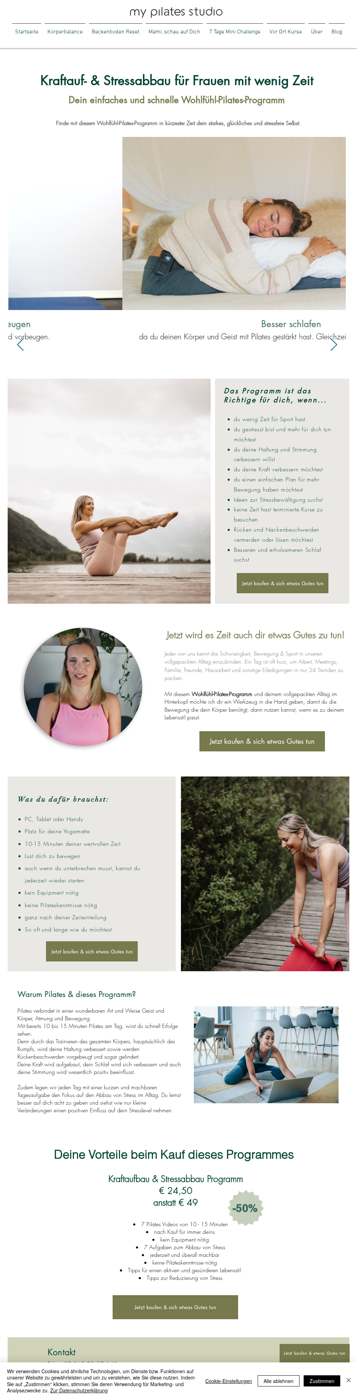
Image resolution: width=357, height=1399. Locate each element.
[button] (316, 28)
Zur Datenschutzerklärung (79, 1390)
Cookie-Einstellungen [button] (228, 1380)
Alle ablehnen (279, 1380)
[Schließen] (348, 1380)
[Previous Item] (20, 345)
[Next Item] (334, 345)
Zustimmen (322, 1380)
